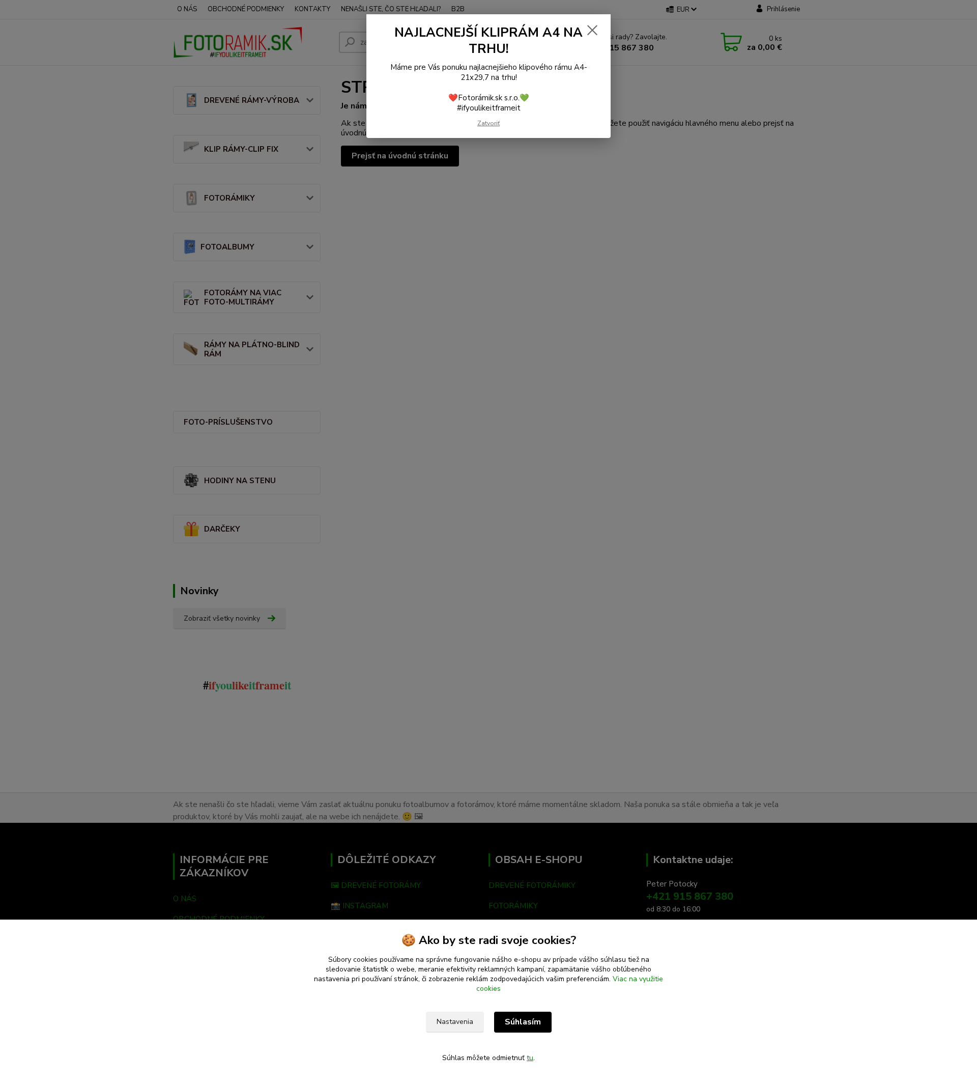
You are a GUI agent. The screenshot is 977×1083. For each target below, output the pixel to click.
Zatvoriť (488, 123)
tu (530, 1058)
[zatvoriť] (592, 30)
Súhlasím (523, 1022)
